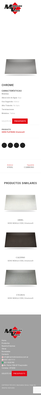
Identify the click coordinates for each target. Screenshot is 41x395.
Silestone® (20, 132)
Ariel (21, 220)
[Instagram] (7, 382)
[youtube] (15, 382)
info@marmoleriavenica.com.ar (16, 357)
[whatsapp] (11, 382)
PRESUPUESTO (20, 121)
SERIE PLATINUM (8, 132)
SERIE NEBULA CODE (16, 223)
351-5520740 (9, 362)
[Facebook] (3, 382)
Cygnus (20, 295)
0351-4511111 (9, 360)
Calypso (20, 257)
